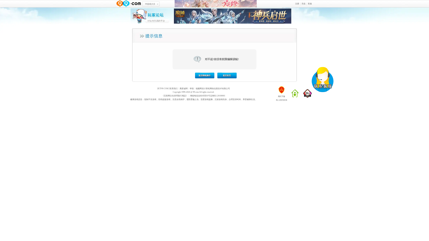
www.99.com (128, 4)
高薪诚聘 (184, 88)
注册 (297, 4)
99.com (196, 92)
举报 (192, 88)
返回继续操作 (205, 75)
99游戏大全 (150, 4)
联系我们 (174, 88)
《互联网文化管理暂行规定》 (175, 96)
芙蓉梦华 (216, 4)
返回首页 (227, 75)
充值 (303, 4)
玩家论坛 (152, 15)
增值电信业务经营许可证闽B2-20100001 (207, 96)
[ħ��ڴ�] (232, 23)
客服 (310, 4)
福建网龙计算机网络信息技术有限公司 (213, 88)
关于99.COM (162, 88)
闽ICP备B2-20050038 (281, 98)
